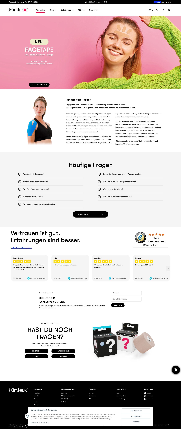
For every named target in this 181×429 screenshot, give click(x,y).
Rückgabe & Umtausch (68, 396)
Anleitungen (66, 10)
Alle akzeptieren (136, 411)
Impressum (35, 422)
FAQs (80, 10)
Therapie (36, 405)
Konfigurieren (136, 416)
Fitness (35, 399)
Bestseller (36, 396)
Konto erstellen (121, 396)
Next (168, 268)
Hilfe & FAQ (64, 399)
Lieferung (64, 393)
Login (118, 393)
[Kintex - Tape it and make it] (18, 403)
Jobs (90, 399)
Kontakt (63, 402)
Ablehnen (136, 422)
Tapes (35, 402)
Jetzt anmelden (166, 2)
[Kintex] (18, 10)
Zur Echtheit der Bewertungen (21, 248)
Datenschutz (45, 422)
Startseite (40, 10)
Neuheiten (37, 393)
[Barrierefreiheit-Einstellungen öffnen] (176, 370)
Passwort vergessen (122, 399)
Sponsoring (92, 396)
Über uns (93, 10)
